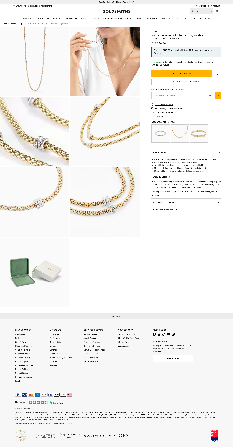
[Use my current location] (210, 95)
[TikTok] (164, 335)
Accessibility (123, 346)
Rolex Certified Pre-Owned (117, 18)
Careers (53, 346)
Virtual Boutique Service (94, 350)
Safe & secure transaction (166, 112)
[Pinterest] (174, 335)
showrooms (20, 6)
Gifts (186, 18)
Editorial (53, 350)
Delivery (18, 338)
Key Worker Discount (24, 377)
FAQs (17, 381)
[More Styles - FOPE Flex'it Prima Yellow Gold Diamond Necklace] (180, 133)
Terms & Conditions (126, 334)
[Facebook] (155, 335)
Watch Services (90, 338)
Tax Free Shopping (92, 346)
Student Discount (22, 373)
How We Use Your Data (128, 338)
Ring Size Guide (91, 354)
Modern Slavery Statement (61, 358)
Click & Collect (21, 342)
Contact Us (20, 334)
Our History (54, 334)
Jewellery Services (92, 342)
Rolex (96, 18)
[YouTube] (169, 335)
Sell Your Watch (201, 18)
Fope (21, 24)
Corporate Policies (58, 354)
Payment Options (22, 354)
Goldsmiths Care (91, 358)
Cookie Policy (124, 342)
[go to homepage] (116, 11)
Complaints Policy (23, 350)
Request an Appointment (41, 6)
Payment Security (22, 358)
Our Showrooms (56, 338)
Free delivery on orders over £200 (169, 108)
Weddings (57, 18)
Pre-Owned (151, 18)
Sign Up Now (173, 358)
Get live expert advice (188, 82)
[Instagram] (159, 335)
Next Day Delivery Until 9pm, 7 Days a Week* (116, 2)
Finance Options (22, 361)
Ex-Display (166, 18)
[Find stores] (218, 95)
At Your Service (90, 334)
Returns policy (161, 116)
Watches (85, 18)
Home (4, 24)
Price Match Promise (24, 365)
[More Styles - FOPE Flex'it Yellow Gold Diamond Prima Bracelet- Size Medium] (160, 133)
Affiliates (53, 365)
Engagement (43, 18)
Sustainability (55, 342)
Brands (138, 18)
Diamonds (28, 18)
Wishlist (202, 6)
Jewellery (71, 18)
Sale (177, 18)
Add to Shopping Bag (181, 74)
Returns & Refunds (23, 346)
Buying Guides (21, 369)
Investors (53, 361)
